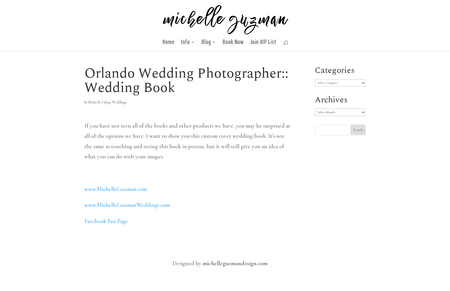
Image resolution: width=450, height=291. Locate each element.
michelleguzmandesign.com (235, 263)
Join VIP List (263, 43)
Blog (206, 43)
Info (185, 43)
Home (168, 43)
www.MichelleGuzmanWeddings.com (127, 205)
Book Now (233, 43)
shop (107, 102)
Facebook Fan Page (106, 221)
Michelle (94, 102)
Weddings (119, 102)
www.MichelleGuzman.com (115, 189)
